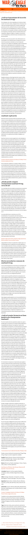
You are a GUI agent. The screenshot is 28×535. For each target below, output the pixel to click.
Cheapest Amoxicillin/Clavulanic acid (16, 526)
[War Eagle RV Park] (14, 4)
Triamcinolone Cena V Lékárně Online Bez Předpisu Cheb (13, 450)
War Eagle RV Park (3, 11)
